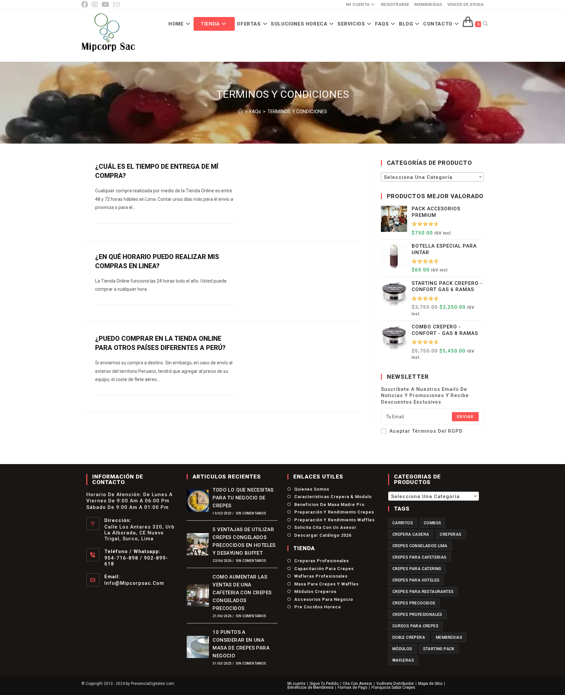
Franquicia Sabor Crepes (393, 687)
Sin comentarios (251, 513)
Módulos (402, 649)
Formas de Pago (352, 687)
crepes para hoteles (416, 580)
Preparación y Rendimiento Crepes (334, 512)
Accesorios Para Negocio (323, 599)
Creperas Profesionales (321, 560)
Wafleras (403, 660)
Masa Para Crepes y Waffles (326, 584)
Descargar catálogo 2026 (322, 535)
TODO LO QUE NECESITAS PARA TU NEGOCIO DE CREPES (243, 498)
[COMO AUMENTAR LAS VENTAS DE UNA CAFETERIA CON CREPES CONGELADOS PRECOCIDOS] (198, 595)
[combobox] (432, 177)
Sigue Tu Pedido (324, 683)
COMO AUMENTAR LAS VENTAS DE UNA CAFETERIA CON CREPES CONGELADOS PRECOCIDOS (242, 592)
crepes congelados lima (420, 546)
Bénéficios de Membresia (310, 687)
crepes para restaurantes (423, 591)
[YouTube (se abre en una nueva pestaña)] (105, 4)
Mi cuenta (296, 683)
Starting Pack (438, 649)
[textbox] (432, 177)
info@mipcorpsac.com (134, 583)
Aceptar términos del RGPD (426, 431)
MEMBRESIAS (428, 4)
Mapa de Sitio (430, 683)
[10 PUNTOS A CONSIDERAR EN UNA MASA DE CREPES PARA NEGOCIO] (198, 647)
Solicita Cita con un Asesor (325, 527)
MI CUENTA (357, 4)
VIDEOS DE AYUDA (465, 4)
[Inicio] (240, 111)
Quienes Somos (311, 489)
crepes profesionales (417, 614)
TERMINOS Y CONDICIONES (297, 111)
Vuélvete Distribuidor (395, 683)
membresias (449, 637)
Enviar (465, 416)
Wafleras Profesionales (321, 576)
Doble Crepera (408, 637)
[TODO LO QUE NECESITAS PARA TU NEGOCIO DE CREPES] (198, 501)
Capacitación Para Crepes (324, 568)
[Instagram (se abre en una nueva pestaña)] (95, 4)
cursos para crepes (415, 626)
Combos (432, 523)
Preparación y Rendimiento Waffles (334, 519)
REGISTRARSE (395, 4)
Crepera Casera (410, 534)
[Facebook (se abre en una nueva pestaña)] (85, 4)
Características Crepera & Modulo (333, 496)
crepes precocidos (414, 603)
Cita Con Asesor (357, 683)
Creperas (450, 534)
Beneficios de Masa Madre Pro (329, 504)
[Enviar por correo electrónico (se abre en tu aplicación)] (116, 5)
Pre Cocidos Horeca (317, 606)
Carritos (402, 523)
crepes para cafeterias (419, 557)
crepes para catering (416, 568)
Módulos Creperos (315, 591)
